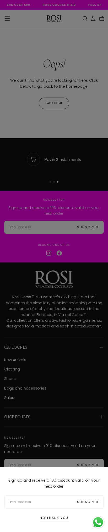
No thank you (54, 518)
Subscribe (88, 502)
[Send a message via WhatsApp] (98, 522)
